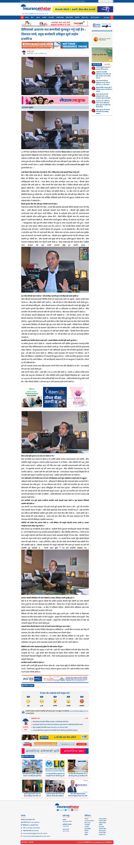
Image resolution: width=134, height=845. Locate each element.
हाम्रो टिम (31, 842)
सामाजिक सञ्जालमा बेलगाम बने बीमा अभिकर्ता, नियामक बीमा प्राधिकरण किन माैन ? (55, 796)
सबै (87, 719)
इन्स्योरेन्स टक (102, 835)
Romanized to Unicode (45, 1)
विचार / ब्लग (85, 17)
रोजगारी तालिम (102, 833)
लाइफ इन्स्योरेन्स (103, 819)
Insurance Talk (73, 1)
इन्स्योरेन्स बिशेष (102, 821)
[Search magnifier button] (112, 1)
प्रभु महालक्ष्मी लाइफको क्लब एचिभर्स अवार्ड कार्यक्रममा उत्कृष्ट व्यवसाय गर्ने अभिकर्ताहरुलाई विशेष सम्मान (58, 724)
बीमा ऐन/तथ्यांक (95, 17)
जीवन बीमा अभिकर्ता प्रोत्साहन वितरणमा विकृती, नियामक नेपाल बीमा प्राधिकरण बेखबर (77, 796)
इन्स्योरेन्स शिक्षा (60, 17)
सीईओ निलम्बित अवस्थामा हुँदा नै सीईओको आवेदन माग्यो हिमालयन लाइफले (104, 89)
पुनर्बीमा (100, 825)
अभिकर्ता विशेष (69, 17)
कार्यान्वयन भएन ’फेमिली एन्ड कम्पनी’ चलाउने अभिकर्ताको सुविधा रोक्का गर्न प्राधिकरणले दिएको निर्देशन (103, 104)
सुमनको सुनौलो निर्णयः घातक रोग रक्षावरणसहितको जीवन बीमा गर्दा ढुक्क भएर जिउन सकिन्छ (32, 796)
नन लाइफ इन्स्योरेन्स (89, 821)
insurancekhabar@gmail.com (78, 711)
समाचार (27, 17)
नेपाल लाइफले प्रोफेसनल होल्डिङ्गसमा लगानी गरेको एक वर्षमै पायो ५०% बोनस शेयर (103, 83)
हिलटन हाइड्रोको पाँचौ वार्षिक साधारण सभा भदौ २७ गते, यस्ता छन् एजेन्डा (50, 727)
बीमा (32, 17)
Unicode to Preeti (25, 1)
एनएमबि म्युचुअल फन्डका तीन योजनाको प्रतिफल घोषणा (103, 68)
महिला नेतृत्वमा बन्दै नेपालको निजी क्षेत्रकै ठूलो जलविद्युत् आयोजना (103, 112)
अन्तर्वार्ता (44, 17)
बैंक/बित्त (77, 17)
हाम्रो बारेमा (24, 842)
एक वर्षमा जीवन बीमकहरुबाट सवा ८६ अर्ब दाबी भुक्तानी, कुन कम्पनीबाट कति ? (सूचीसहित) (77, 776)
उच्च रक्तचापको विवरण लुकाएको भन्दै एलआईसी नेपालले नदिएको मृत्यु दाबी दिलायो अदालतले (55, 730)
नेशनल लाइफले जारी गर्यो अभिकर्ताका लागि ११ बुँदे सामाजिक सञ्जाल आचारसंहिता (103, 96)
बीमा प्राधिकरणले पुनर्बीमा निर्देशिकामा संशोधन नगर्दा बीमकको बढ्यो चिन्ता (50, 722)
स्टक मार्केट (51, 17)
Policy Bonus (66, 1)
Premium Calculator (57, 1)
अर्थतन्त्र (38, 17)
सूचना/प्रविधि (88, 829)
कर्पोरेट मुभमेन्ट (102, 831)
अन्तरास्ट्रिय (87, 825)
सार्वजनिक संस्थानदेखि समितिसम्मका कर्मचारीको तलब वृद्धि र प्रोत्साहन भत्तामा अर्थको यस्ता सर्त (103, 75)
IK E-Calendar (82, 1)
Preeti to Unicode (35, 1)
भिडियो (86, 835)
